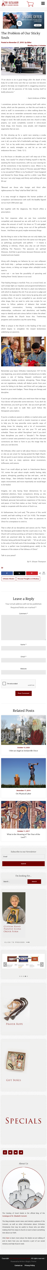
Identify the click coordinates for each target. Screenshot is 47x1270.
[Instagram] (5, 1152)
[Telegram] (21, 1152)
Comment (23, 613)
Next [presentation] (42, 964)
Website (23, 669)
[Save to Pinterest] (32, 573)
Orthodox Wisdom (8, 579)
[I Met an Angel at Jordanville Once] (23, 729)
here (7, 1238)
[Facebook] (10, 1152)
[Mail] (15, 1152)
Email (23, 657)
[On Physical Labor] (23, 772)
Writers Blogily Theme (28, 1261)
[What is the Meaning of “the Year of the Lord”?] (23, 814)
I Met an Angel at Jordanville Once (23, 750)
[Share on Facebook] (7, 573)
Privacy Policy (30, 1265)
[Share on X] (19, 573)
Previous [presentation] (5, 964)
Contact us (18, 1265)
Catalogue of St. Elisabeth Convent (14, 1216)
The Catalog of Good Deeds (19, 1258)
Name (23, 644)
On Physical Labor (23, 793)
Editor (29, 42)
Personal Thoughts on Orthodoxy (28, 579)
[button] (20, 976)
